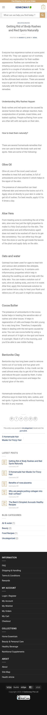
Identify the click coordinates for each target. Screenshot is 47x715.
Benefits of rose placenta (20, 483)
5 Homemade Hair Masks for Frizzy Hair (25, 473)
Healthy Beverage (10, 646)
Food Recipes (8, 533)
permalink (23, 431)
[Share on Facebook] (16, 419)
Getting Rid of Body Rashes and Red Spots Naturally (25, 462)
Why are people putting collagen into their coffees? (25, 492)
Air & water (7, 523)
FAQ (4, 565)
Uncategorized (23, 23)
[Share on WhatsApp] (12, 419)
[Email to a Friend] (26, 419)
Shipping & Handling (11, 570)
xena (35, 37)
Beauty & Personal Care (13, 641)
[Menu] (3, 7)
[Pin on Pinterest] (30, 419)
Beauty (5, 528)
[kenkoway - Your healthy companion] (23, 7)
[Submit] (42, 15)
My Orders (6, 611)
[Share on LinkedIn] (35, 419)
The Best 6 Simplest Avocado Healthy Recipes (26, 503)
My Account (7, 601)
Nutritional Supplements (13, 651)
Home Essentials (9, 636)
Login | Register (9, 596)
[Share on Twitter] (21, 419)
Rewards (6, 580)
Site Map (6, 672)
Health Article (8, 677)
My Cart (5, 616)
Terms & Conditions (11, 575)
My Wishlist (7, 606)
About (4, 667)
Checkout (6, 621)
